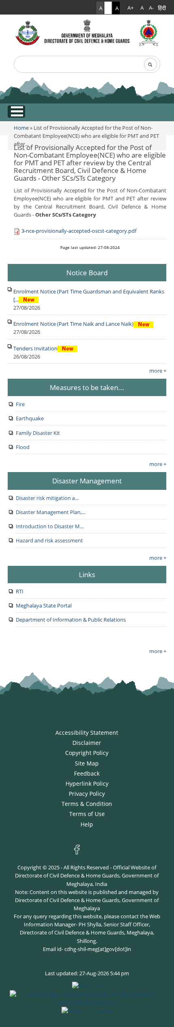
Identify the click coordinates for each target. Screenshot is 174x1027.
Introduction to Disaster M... (49, 526)
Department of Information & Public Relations (71, 619)
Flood (23, 447)
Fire (20, 404)
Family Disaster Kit (38, 433)
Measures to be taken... (87, 387)
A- (151, 7)
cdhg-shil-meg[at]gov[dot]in (97, 949)
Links (87, 574)
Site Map (87, 763)
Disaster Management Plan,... (50, 512)
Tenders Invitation (35, 348)
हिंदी (162, 8)
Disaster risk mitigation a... (47, 498)
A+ (130, 7)
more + (157, 370)
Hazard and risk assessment (49, 540)
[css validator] (87, 985)
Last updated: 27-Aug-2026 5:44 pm (87, 973)
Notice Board (87, 272)
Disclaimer (86, 743)
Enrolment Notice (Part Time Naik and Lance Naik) (73, 323)
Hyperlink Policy (87, 783)
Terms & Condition (87, 804)
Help (87, 824)
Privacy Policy (87, 793)
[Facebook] (78, 848)
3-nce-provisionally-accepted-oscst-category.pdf (78, 230)
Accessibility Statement (86, 732)
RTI (19, 591)
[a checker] (87, 1010)
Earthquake (30, 418)
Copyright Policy (86, 753)
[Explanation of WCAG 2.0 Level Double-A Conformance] (87, 997)
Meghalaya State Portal (44, 605)
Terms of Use (87, 814)
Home (21, 127)
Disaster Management (87, 480)
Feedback (87, 773)
